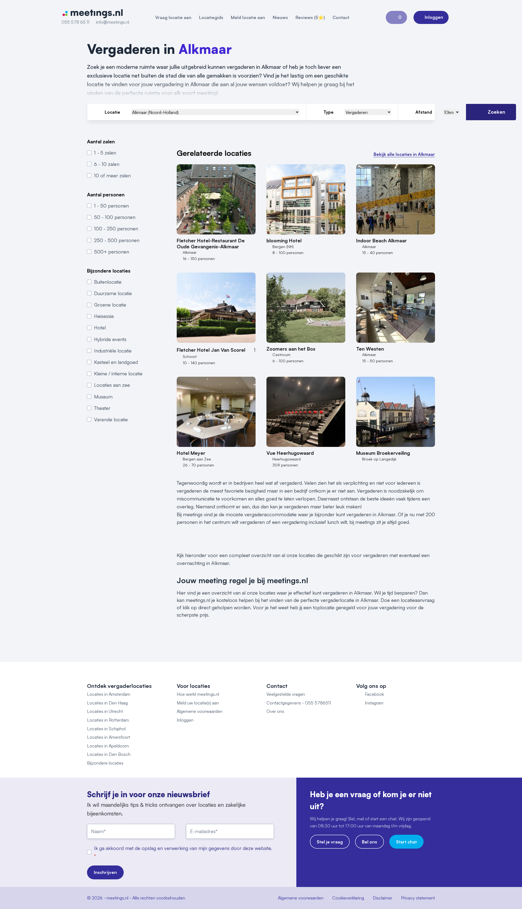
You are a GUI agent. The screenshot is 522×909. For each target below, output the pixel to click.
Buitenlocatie (108, 282)
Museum (103, 396)
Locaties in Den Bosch (108, 754)
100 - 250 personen (116, 228)
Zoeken (496, 112)
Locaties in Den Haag (107, 703)
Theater (102, 408)
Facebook (374, 694)
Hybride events (110, 339)
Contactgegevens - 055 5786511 (298, 703)
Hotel (100, 327)
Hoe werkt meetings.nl (198, 694)
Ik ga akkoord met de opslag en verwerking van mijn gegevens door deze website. (183, 848)
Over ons (275, 711)
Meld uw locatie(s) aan (198, 703)
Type (329, 112)
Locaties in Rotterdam (108, 720)
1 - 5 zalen (105, 152)
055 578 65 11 (75, 22)
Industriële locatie (113, 351)
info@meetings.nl (112, 22)
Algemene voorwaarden (199, 711)
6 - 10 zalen (106, 164)
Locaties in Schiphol (106, 728)
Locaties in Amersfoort (108, 737)
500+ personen (111, 252)
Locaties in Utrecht (105, 711)
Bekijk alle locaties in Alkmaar (404, 154)
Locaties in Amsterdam (108, 694)
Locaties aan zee (112, 385)
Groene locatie (110, 305)
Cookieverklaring (348, 898)
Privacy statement (418, 898)
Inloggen (185, 720)
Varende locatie (111, 419)
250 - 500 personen (116, 240)
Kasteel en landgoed (116, 362)
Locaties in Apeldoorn (108, 746)
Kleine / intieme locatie (118, 373)
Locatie (112, 112)
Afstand (423, 112)
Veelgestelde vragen (285, 694)
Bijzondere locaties (105, 763)
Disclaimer (382, 898)
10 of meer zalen (112, 175)
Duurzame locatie (113, 293)
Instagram (374, 703)
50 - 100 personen (114, 217)
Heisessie (104, 316)
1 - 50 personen (111, 206)
